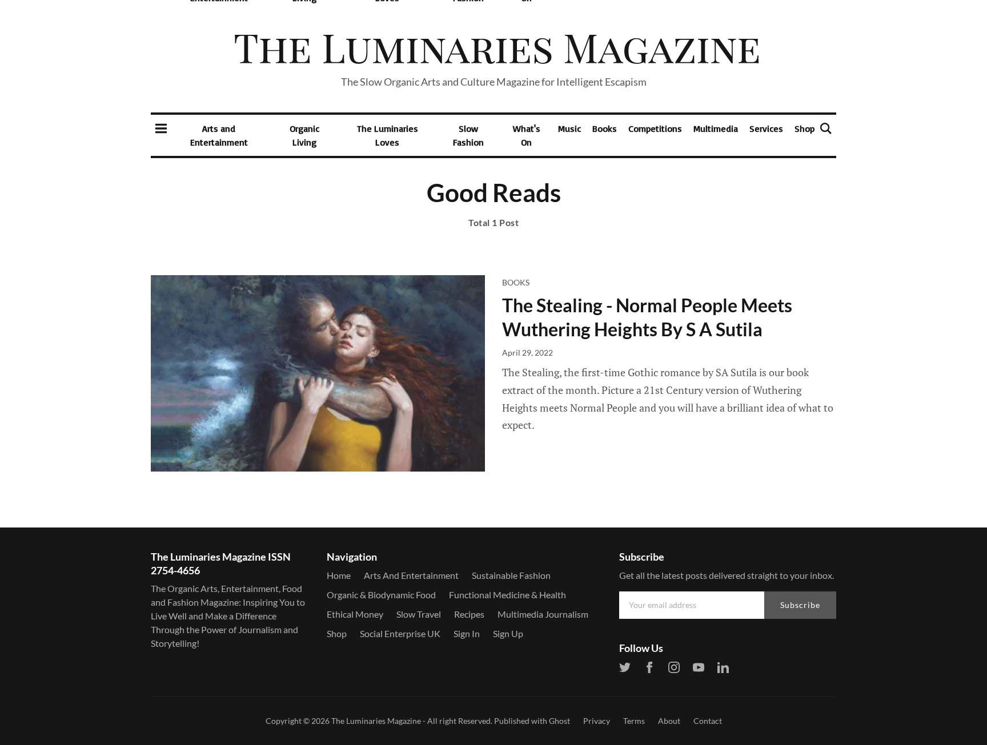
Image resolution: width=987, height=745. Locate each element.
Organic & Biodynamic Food (381, 594)
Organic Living (304, 135)
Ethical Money (355, 614)
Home (339, 575)
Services (766, 128)
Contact (707, 721)
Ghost (559, 721)
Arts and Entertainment (219, 135)
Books (604, 128)
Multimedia (715, 128)
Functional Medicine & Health (507, 594)
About (669, 721)
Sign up (508, 633)
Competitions (655, 128)
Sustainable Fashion (511, 575)
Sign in (467, 633)
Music (569, 128)
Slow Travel (418, 614)
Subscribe (800, 605)
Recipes (469, 614)
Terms (634, 721)
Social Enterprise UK (400, 633)
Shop (805, 128)
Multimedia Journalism (542, 614)
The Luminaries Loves (387, 135)
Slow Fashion (468, 135)
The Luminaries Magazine (376, 721)
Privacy (596, 721)
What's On (526, 135)
